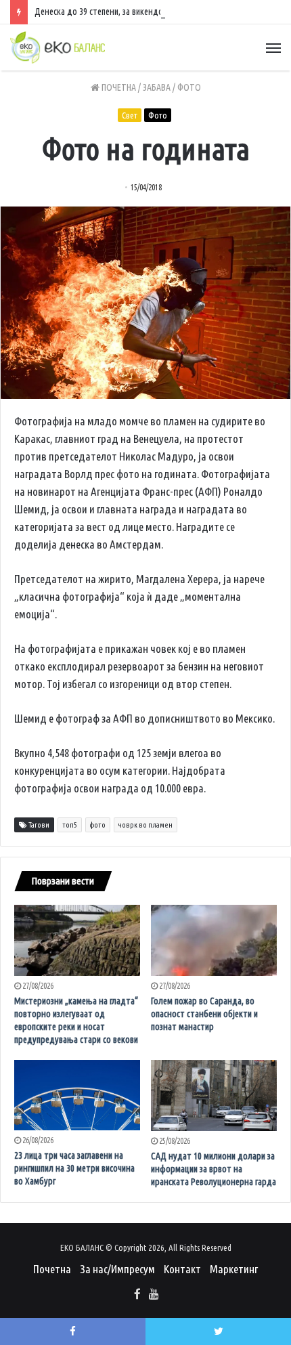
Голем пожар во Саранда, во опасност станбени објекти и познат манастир (204, 1014)
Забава (157, 87)
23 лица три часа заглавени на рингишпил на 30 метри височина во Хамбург (74, 1168)
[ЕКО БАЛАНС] (57, 47)
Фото (189, 87)
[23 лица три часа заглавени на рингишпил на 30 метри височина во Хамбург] (77, 1095)
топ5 (69, 825)
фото (98, 825)
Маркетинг (234, 1268)
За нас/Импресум (117, 1268)
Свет (129, 115)
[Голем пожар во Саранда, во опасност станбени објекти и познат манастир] (214, 940)
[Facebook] (137, 1295)
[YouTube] (154, 1295)
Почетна (117, 87)
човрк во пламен (145, 825)
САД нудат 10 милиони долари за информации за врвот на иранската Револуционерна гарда (213, 1169)
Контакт (182, 1268)
